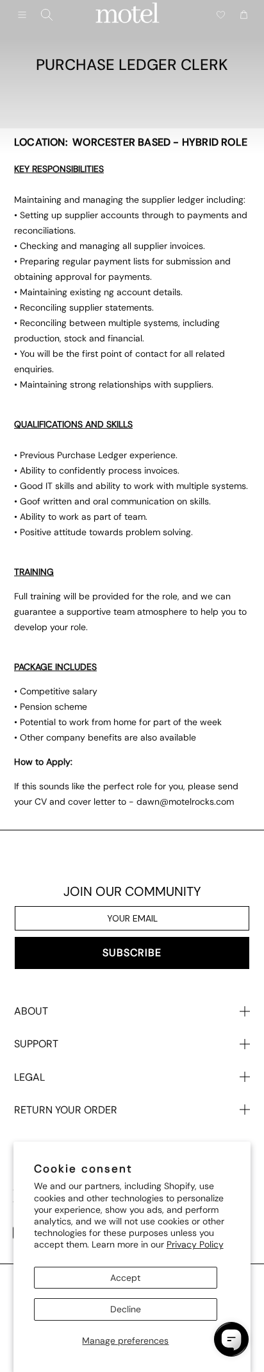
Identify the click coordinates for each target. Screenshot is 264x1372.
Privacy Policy (195, 1244)
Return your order (65, 1110)
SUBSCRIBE (132, 952)
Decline (125, 1309)
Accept (125, 1277)
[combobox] (46, 14)
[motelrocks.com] (127, 15)
